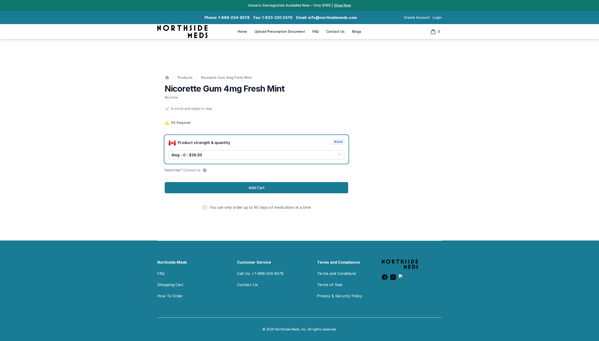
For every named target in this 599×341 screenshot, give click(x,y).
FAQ (315, 31)
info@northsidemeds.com (332, 17)
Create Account (417, 17)
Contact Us (335, 31)
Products (185, 77)
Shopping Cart (170, 284)
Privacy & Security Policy (339, 296)
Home (242, 31)
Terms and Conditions (336, 273)
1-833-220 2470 (277, 17)
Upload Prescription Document (280, 31)
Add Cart (256, 187)
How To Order (170, 296)
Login (437, 17)
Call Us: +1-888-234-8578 (260, 273)
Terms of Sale (329, 284)
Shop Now (342, 5)
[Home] (167, 77)
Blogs (356, 31)
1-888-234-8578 (234, 17)
